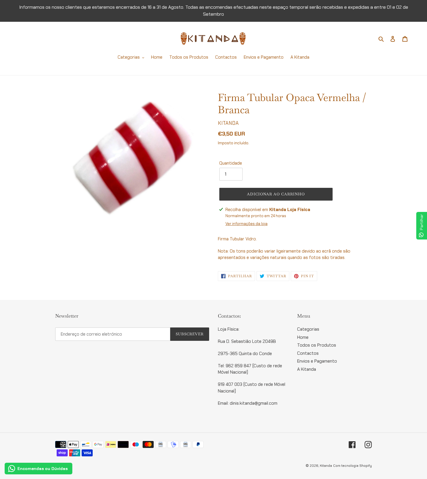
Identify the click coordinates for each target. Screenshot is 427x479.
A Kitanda (306, 369)
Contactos (308, 353)
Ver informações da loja (246, 223)
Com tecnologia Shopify (352, 465)
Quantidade (230, 163)
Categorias (308, 329)
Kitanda (326, 465)
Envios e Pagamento (317, 361)
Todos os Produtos (316, 345)
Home (302, 337)
